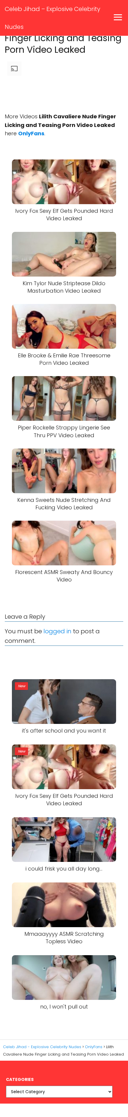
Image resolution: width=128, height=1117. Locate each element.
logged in (57, 631)
